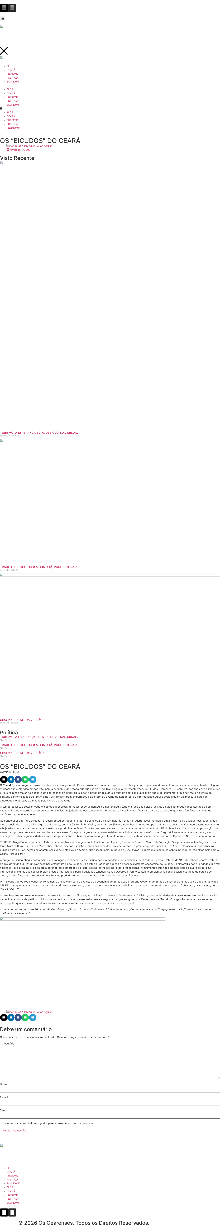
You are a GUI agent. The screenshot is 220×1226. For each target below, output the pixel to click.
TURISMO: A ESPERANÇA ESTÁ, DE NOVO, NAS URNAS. (39, 432)
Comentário (8, 1043)
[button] (2, 18)
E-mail (4, 1097)
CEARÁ (10, 93)
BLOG (9, 89)
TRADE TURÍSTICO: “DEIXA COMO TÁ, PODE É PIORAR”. (39, 567)
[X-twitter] (4, 8)
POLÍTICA (12, 100)
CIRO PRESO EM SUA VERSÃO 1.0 (23, 720)
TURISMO (12, 97)
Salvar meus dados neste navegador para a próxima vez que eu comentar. (48, 1123)
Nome (3, 1084)
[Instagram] (12, 8)
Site (2, 1110)
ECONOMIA (13, 104)
